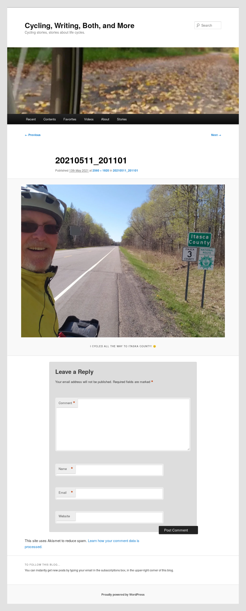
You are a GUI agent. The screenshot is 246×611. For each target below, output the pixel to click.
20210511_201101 (125, 170)
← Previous (33, 135)
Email (66, 492)
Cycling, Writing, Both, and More (80, 25)
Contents (49, 119)
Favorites (69, 119)
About (105, 119)
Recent (31, 119)
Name (66, 469)
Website (64, 516)
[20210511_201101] (123, 261)
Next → (216, 135)
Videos (89, 119)
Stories (122, 119)
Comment (67, 403)
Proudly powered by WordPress (123, 594)
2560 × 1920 (100, 170)
